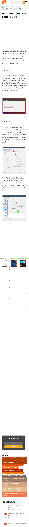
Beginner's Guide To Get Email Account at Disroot (12, 465)
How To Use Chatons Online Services (10, 467)
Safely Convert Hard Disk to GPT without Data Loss (12, 509)
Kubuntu (11, 223)
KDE (8, 223)
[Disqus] (14, 369)
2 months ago (24, 509)
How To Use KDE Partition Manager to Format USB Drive (13, 475)
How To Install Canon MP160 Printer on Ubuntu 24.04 (13, 517)
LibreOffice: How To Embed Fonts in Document (12, 470)
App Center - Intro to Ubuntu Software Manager (12, 473)
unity (18, 223)
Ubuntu (15, 223)
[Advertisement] (14, 34)
